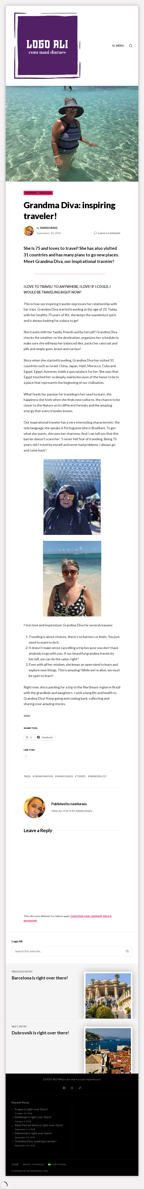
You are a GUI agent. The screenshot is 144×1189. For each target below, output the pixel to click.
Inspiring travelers (38, 192)
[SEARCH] (129, 46)
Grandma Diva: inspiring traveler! (36, 1141)
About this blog (33, 1164)
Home (15, 1164)
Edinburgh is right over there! (33, 1117)
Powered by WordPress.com (30, 1171)
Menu (120, 45)
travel (81, 776)
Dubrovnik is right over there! (33, 1133)
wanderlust (98, 776)
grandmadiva (43, 776)
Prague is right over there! (31, 1109)
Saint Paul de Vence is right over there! (39, 1125)
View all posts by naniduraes (71, 810)
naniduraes (49, 227)
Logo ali (50, 1079)
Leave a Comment (109, 233)
